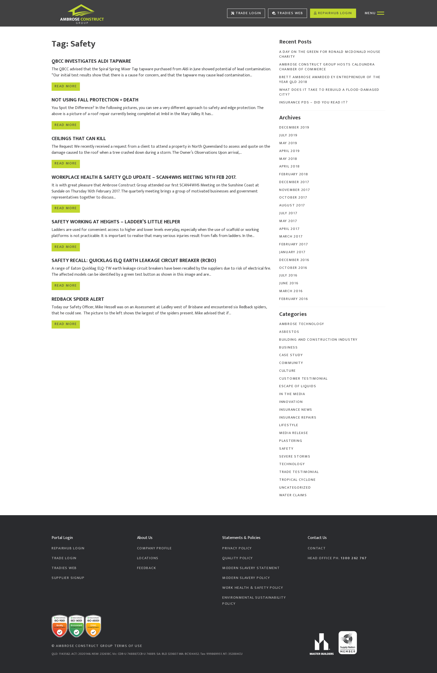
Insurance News (295, 410)
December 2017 (294, 182)
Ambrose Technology (301, 324)
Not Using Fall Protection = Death (95, 100)
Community (291, 363)
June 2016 (289, 283)
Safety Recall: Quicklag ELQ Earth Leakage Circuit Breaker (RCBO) (134, 260)
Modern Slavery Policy (246, 578)
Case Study (291, 355)
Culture (287, 371)
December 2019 (294, 127)
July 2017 (288, 213)
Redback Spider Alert (78, 299)
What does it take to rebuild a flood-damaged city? (329, 92)
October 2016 (293, 268)
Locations (148, 558)
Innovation (291, 402)
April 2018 (289, 166)
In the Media (292, 394)
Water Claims (293, 495)
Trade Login (248, 13)
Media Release (293, 433)
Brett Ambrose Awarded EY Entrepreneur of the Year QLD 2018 (330, 79)
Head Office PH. (337, 558)
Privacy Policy (237, 548)
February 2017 (293, 244)
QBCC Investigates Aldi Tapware (91, 61)
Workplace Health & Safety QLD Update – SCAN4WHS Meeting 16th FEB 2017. (144, 177)
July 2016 (288, 275)
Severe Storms (294, 456)
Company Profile (154, 548)
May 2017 (288, 221)
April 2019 (289, 151)
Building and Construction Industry (318, 340)
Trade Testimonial (299, 472)
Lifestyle (288, 425)
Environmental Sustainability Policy (254, 601)
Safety (286, 449)
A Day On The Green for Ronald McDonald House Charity (330, 54)
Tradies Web (290, 13)
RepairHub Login (335, 13)
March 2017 (291, 236)
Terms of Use (128, 646)
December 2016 (294, 260)
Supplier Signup (68, 578)
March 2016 (291, 291)
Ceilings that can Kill (79, 138)
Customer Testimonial (303, 379)
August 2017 (292, 205)
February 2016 (293, 299)
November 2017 (294, 190)
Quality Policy (237, 558)
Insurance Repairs (297, 418)
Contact (317, 548)
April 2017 (289, 229)
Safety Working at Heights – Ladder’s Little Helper (116, 222)
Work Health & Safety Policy (252, 588)
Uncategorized (295, 488)
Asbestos (289, 332)
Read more (66, 86)
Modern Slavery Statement (251, 568)
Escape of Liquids (297, 386)
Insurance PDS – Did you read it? (313, 102)
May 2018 (288, 159)
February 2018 (293, 174)
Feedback (146, 568)
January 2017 (292, 252)
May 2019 (288, 143)
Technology (292, 464)
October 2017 (293, 197)
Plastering (290, 441)
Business (288, 347)
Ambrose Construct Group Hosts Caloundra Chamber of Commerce (327, 66)
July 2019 (288, 135)
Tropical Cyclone (297, 480)
